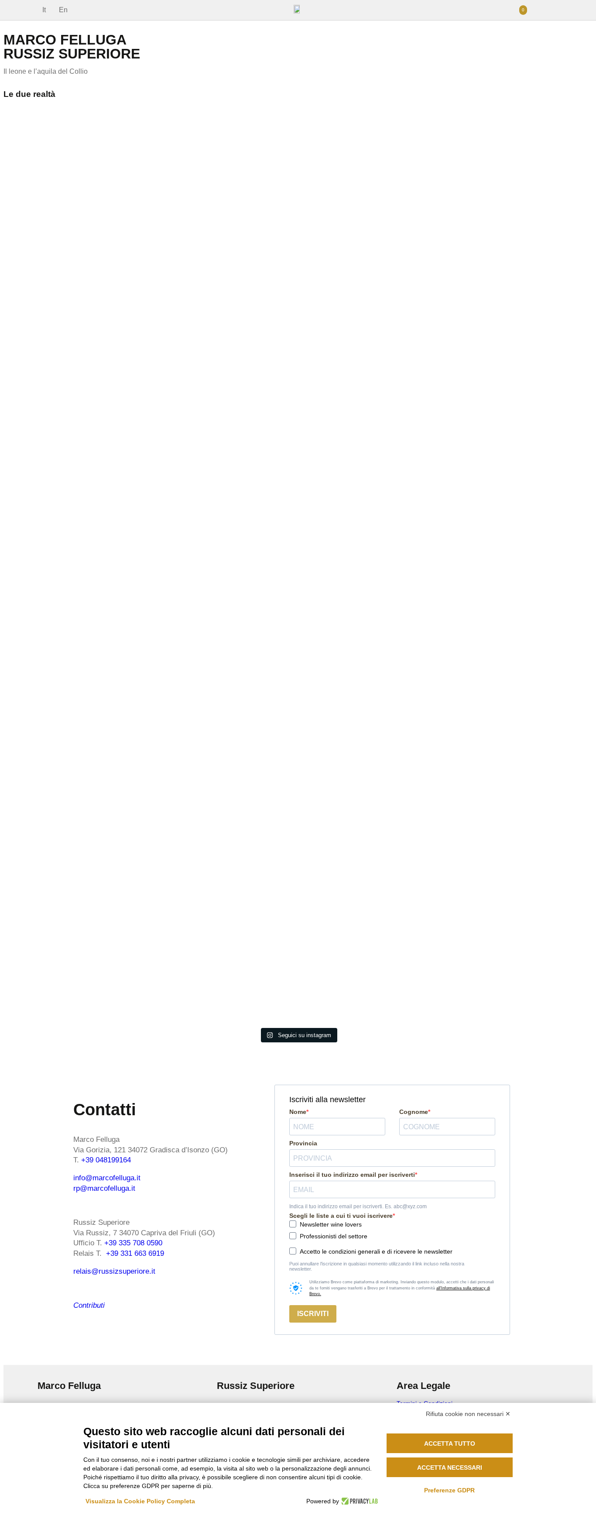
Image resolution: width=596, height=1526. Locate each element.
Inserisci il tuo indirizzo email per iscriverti (352, 1174)
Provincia (303, 1143)
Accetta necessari (449, 1467)
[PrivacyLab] (358, 1501)
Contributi (89, 1305)
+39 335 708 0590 (133, 1243)
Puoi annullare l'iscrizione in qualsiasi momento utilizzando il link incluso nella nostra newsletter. (376, 1266)
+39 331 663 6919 (135, 1253)
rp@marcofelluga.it (104, 1188)
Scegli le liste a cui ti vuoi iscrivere (341, 1215)
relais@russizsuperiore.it (114, 1271)
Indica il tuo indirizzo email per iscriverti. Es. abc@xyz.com (358, 1206)
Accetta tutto (449, 1443)
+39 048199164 (106, 1160)
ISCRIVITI (313, 1313)
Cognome (413, 1111)
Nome (297, 1111)
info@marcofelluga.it (106, 1178)
